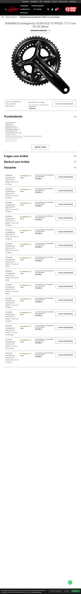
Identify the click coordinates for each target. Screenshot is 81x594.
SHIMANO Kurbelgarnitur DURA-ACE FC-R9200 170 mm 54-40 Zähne (12, 248)
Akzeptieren (75, 591)
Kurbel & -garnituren (11, 17)
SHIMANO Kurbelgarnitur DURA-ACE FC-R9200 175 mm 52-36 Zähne (12, 303)
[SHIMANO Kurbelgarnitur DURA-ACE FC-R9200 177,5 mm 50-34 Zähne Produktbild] (40, 65)
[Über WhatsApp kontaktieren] (70, 582)
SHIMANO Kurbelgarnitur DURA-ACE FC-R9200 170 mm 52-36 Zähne (12, 234)
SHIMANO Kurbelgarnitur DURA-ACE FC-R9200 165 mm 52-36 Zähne (12, 207)
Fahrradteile (25, 9)
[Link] (6, 9)
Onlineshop (47, 1)
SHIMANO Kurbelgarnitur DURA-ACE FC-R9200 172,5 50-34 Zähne (11, 261)
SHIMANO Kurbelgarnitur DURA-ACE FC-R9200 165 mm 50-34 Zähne (12, 193)
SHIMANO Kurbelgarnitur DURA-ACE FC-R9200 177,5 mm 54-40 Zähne (11, 344)
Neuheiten (24, 13)
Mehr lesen (40, 147)
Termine (54, 1)
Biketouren (25, 1)
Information (72, 1)
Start (41, 1)
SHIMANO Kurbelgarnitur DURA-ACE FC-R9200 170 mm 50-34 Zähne (12, 220)
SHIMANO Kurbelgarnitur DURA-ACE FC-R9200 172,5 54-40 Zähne (11, 289)
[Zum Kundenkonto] (52, 9)
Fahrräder (24, 6)
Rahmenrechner (63, 1)
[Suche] (48, 9)
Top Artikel (37, 9)
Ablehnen (66, 591)
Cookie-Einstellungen (55, 591)
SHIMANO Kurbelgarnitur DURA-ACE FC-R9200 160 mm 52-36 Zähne (12, 357)
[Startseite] (2, 17)
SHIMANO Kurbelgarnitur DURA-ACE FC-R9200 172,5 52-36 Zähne (11, 275)
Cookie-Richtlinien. (36, 592)
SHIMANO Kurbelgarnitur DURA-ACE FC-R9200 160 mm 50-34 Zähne (12, 179)
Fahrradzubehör (37, 6)
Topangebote (34, 1)
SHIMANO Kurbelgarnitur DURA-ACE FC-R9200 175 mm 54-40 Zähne (12, 316)
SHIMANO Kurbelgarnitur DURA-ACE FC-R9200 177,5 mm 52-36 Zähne (11, 330)
